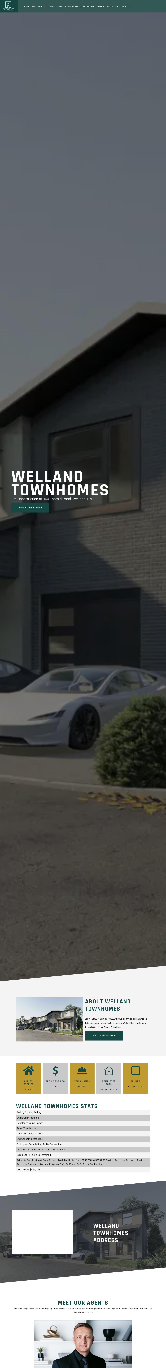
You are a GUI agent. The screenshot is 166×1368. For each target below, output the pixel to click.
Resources (112, 6)
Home (26, 6)
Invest (100, 6)
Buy (51, 6)
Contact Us (126, 6)
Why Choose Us (38, 6)
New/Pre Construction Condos (79, 6)
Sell (59, 6)
